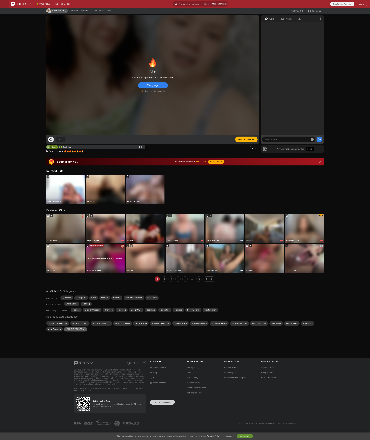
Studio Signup (230, 373)
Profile (74, 10)
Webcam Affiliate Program (235, 378)
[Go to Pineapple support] (117, 423)
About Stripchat (159, 368)
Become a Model (231, 368)
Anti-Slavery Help (194, 393)
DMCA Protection (268, 378)
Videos (85, 10)
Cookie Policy (213, 436)
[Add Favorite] (51, 139)
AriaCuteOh (53, 291)
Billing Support (267, 373)
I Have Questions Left (162, 402)
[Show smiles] (312, 139)
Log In (361, 4)
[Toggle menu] (4, 4)
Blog (155, 373)
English (135, 363)
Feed (109, 10)
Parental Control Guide (196, 388)
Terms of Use (192, 373)
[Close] (320, 161)
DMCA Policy (192, 378)
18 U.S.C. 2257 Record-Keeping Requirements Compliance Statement (267, 423)
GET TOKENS (216, 162)
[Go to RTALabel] (78, 423)
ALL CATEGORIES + (75, 329)
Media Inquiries (159, 383)
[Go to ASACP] (88, 423)
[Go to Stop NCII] (131, 423)
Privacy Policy (193, 368)
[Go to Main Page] (22, 4)
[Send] (319, 139)
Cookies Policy (193, 383)
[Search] (206, 4)
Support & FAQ (267, 368)
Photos (98, 10)
